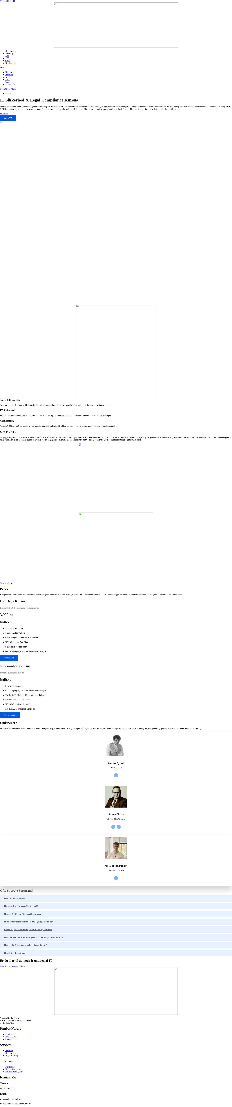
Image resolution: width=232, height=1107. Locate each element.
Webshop (9, 53)
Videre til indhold (7, 1)
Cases (7, 60)
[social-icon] (116, 775)
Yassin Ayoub (116, 763)
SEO (7, 58)
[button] (116, 67)
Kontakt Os (10, 63)
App (7, 56)
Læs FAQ (8, 118)
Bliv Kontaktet (10, 715)
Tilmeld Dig (9, 658)
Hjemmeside (10, 51)
